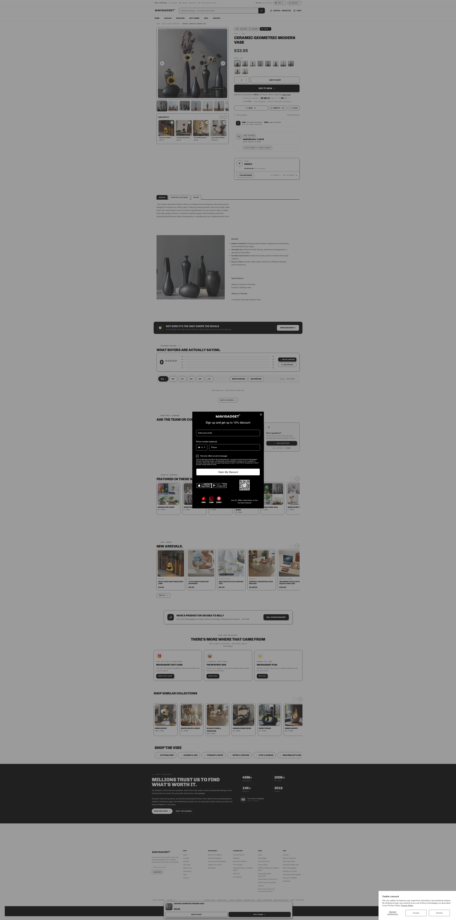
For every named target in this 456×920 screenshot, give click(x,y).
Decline (439, 913)
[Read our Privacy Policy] (259, 459)
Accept (416, 913)
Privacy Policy (407, 905)
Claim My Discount (228, 472)
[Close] (261, 414)
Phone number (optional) (206, 442)
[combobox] (201, 447)
